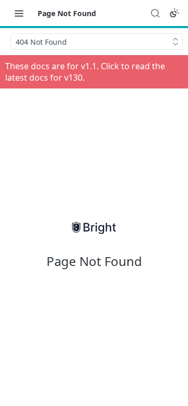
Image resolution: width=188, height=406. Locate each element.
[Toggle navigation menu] (18, 13)
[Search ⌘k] (155, 13)
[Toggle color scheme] (174, 13)
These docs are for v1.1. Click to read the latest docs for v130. (85, 71)
